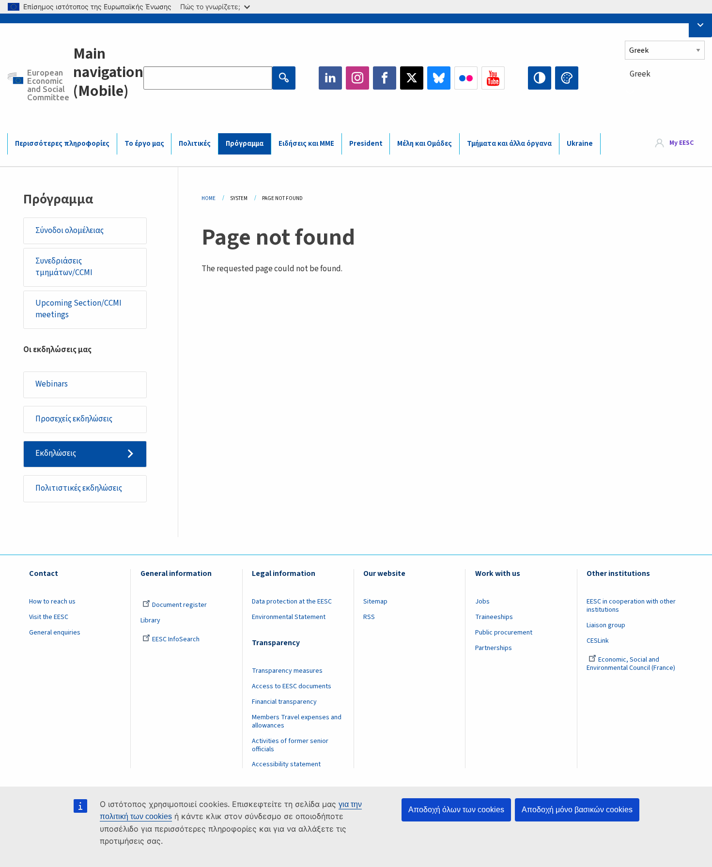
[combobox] (665, 91)
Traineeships (494, 617)
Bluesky (438, 78)
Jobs (482, 601)
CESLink (598, 641)
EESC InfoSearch (176, 639)
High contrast (539, 78)
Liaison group (606, 625)
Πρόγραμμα (244, 144)
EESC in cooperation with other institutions (631, 606)
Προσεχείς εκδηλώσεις (73, 419)
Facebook (384, 78)
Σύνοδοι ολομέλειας (69, 230)
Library (150, 620)
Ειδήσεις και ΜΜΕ (306, 144)
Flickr (466, 78)
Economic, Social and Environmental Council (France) (632, 664)
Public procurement (503, 632)
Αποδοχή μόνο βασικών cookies (577, 809)
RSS (369, 617)
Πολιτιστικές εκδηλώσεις (78, 488)
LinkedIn (330, 78)
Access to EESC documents (291, 686)
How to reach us (52, 601)
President (366, 144)
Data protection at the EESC (292, 601)
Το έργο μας (144, 144)
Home (208, 198)
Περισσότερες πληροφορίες (62, 144)
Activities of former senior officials (290, 745)
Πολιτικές (195, 144)
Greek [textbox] (640, 74)
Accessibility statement (286, 764)
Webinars (51, 384)
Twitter (411, 78)
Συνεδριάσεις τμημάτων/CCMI (64, 267)
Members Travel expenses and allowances (296, 721)
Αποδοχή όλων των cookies (456, 809)
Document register (179, 605)
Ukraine (580, 144)
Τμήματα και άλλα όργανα (509, 144)
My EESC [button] (681, 143)
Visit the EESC (48, 617)
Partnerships (493, 648)
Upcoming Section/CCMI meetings (78, 309)
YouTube (493, 78)
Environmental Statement (288, 617)
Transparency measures (287, 671)
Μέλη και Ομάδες (424, 144)
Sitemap (375, 601)
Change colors (566, 78)
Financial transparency (284, 702)
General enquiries (54, 632)
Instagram (357, 78)
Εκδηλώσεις (55, 453)
